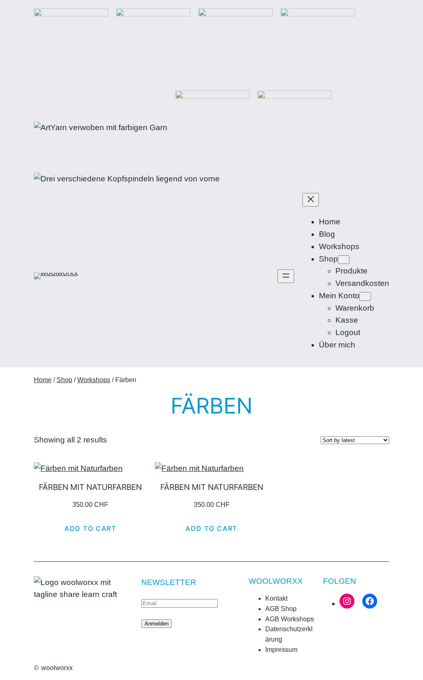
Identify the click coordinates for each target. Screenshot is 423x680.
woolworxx (57, 667)
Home (43, 379)
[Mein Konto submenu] (365, 296)
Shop (64, 379)
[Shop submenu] (343, 259)
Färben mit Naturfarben (90, 487)
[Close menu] (310, 200)
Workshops (93, 379)
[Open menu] (286, 276)
